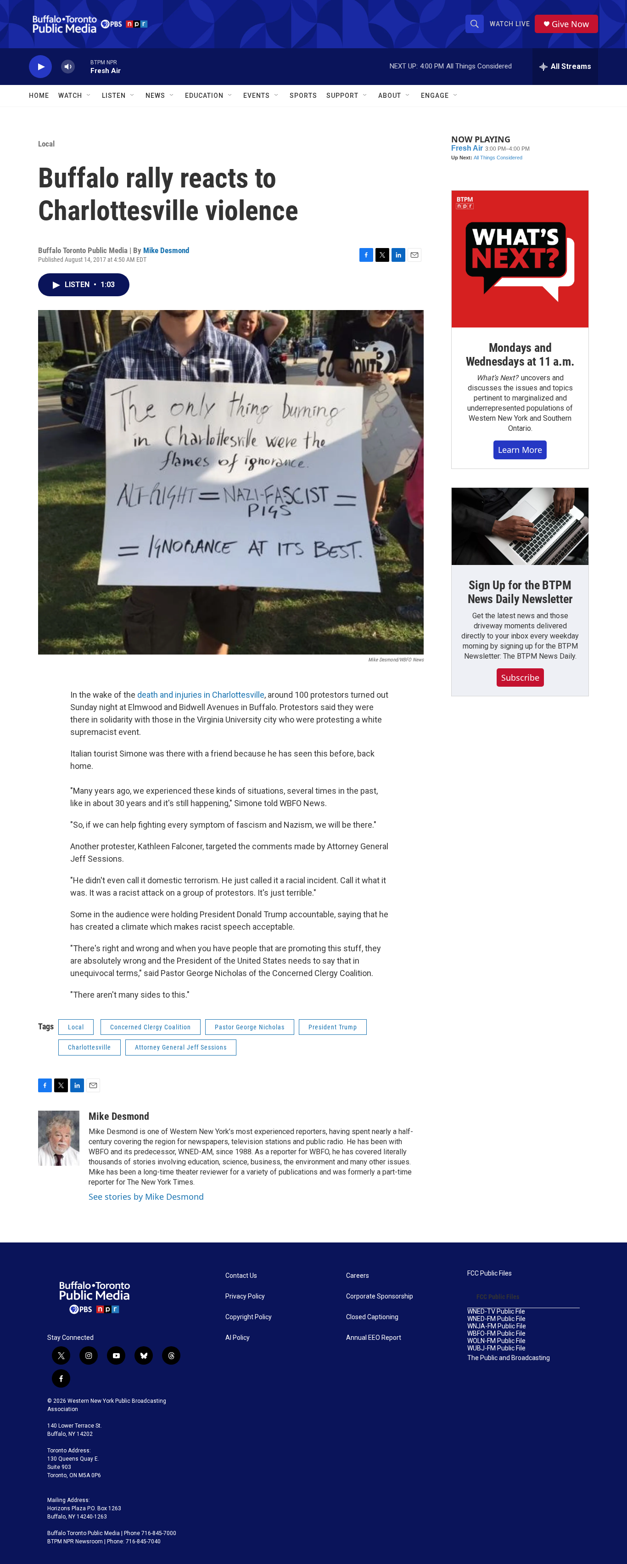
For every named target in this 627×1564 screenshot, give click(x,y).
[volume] (68, 66)
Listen (114, 95)
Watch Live (510, 24)
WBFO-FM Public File (496, 1333)
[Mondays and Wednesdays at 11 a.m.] (520, 259)
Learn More (520, 449)
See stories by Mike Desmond (146, 1196)
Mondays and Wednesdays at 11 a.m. (520, 354)
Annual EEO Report (373, 1337)
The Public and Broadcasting (508, 1358)
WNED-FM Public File (496, 1319)
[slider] (82, 66)
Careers (357, 1275)
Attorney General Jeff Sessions (181, 1047)
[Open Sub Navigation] (89, 95)
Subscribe (520, 677)
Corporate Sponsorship (379, 1296)
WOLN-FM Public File (496, 1341)
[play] (40, 67)
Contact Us (241, 1275)
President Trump (332, 1027)
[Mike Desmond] (58, 1138)
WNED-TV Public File (496, 1311)
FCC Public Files (489, 1273)
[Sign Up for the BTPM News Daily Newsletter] (520, 526)
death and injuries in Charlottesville (200, 695)
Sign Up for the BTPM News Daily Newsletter (520, 592)
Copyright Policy (248, 1317)
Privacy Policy (245, 1296)
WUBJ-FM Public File (496, 1348)
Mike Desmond (166, 250)
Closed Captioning (372, 1317)
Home (39, 95)
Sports (303, 95)
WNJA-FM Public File (496, 1326)
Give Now (570, 24)
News (155, 95)
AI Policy (237, 1337)
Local (46, 143)
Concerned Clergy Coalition (150, 1027)
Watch (70, 95)
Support (342, 95)
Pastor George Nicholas (250, 1027)
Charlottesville (89, 1047)
